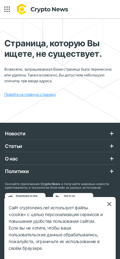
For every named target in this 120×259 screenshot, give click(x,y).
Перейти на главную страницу (30, 94)
